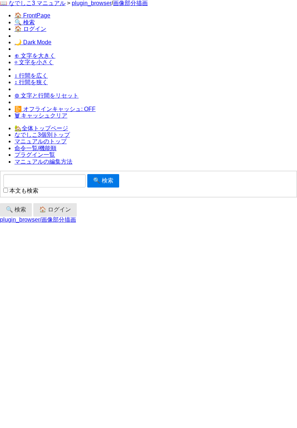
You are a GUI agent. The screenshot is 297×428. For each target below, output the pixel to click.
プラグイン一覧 (34, 155)
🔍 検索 (24, 22)
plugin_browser (92, 3)
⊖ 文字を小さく (34, 62)
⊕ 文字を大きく (34, 56)
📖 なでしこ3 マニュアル (33, 3)
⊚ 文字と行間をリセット (46, 95)
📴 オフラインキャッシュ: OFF (55, 109)
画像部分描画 (130, 3)
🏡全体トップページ (41, 128)
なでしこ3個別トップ (42, 135)
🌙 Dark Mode (32, 42)
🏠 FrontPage (32, 15)
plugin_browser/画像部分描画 (38, 220)
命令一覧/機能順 (35, 148)
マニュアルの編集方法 (43, 162)
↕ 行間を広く (31, 76)
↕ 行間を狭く (31, 82)
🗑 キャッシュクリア (40, 115)
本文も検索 (23, 191)
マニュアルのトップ (40, 141)
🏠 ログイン (30, 29)
